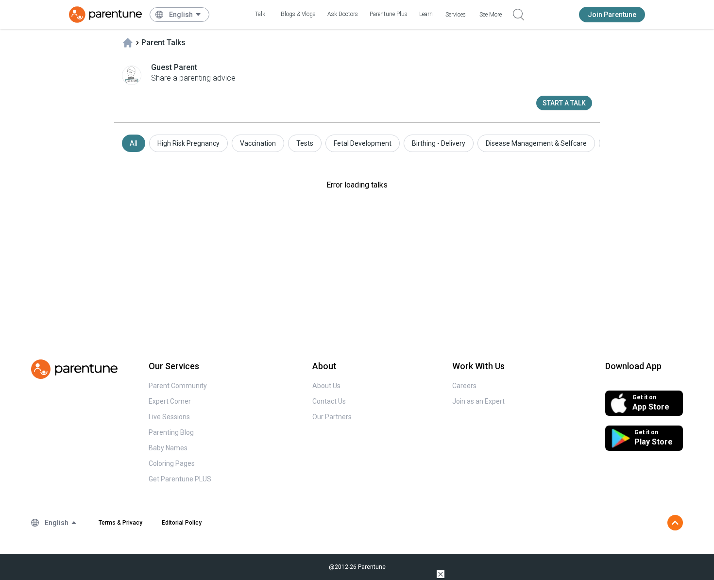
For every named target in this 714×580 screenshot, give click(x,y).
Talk (260, 14)
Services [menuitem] (455, 14)
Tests (304, 143)
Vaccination (258, 143)
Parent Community (178, 386)
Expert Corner (170, 401)
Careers (464, 386)
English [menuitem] (181, 14)
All (133, 143)
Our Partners (332, 417)
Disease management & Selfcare (536, 143)
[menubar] (185, 14)
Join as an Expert (478, 401)
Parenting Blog (171, 432)
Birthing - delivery (438, 143)
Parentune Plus (389, 14)
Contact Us (329, 401)
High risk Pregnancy (188, 143)
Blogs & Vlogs (298, 14)
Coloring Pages (172, 463)
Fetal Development (362, 143)
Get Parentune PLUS (180, 479)
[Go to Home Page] (105, 14)
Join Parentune (612, 14)
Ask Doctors (342, 14)
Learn (426, 14)
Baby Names (168, 448)
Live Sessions (169, 417)
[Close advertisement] (440, 574)
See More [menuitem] (490, 14)
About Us (326, 386)
